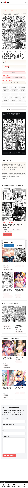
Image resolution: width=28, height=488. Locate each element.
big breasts (22, 87)
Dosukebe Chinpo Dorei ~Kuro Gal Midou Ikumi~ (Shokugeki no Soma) (19, 325)
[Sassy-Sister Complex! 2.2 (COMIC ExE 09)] (8, 253)
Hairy (11, 97)
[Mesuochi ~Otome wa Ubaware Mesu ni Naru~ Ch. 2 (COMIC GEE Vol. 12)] (20, 280)
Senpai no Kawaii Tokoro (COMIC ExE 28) (7, 290)
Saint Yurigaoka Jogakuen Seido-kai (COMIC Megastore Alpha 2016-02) (14, 226)
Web (4, 430)
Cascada (6, 153)
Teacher (20, 104)
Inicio (3, 10)
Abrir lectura (7, 234)
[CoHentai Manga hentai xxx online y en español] (5, 2)
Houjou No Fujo (19, 357)
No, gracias (19, 245)
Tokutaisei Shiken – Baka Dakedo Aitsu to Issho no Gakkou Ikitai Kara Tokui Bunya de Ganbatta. (7, 360)
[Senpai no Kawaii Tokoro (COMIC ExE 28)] (8, 280)
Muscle (5, 100)
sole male (21, 100)
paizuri (13, 100)
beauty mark (13, 87)
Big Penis (14, 90)
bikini (22, 90)
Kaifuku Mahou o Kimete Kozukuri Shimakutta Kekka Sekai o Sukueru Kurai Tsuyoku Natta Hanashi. (7, 390)
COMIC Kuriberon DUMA (13, 10)
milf (24, 97)
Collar (22, 94)
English (9, 245)
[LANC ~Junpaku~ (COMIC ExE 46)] (20, 253)
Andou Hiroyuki (14, 82)
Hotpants (17, 97)
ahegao (5, 87)
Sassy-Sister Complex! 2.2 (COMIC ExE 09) (7, 264)
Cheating (14, 94)
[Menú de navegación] (25, 2)
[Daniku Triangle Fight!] (8, 314)
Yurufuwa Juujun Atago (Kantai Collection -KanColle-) (19, 389)
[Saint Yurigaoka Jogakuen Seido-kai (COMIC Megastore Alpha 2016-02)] (14, 204)
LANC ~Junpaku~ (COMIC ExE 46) (19, 263)
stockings (8, 104)
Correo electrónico (9, 424)
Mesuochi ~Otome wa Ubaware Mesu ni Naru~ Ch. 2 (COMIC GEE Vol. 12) (20, 291)
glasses (5, 97)
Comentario (6, 436)
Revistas (6, 10)
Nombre (5, 419)
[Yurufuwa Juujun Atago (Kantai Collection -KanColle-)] (20, 378)
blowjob (6, 94)
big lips (6, 90)
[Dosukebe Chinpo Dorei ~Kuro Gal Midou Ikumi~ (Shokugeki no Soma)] (20, 314)
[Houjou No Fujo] (20, 348)
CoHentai (3, 482)
